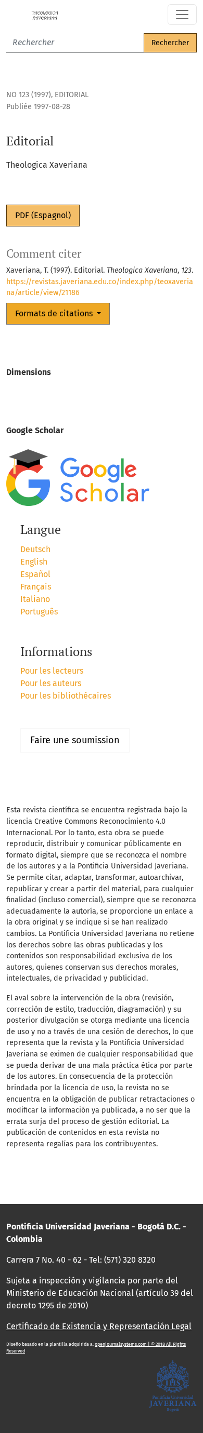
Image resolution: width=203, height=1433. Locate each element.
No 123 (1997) (28, 94)
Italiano (35, 599)
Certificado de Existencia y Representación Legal (99, 1326)
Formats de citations (55, 313)
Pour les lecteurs (51, 671)
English (33, 562)
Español (35, 574)
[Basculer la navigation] (182, 14)
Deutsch (35, 549)
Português (39, 612)
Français (35, 587)
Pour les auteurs (50, 683)
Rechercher (170, 42)
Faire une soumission (75, 740)
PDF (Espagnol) (43, 215)
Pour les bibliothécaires (65, 696)
